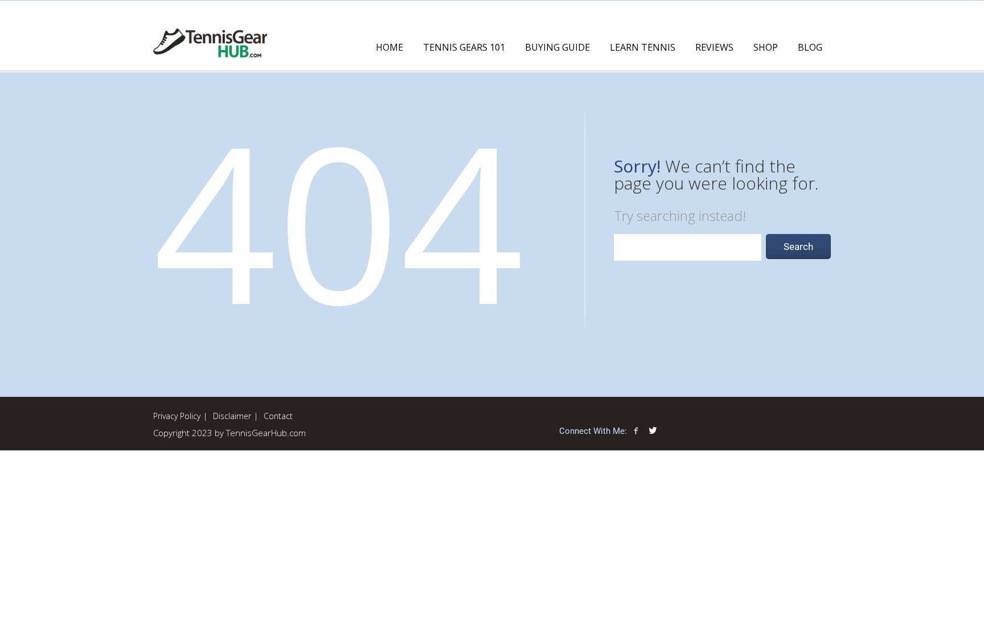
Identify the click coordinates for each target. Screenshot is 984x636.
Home (389, 47)
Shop (765, 47)
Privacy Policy (176, 416)
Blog (810, 47)
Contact (278, 416)
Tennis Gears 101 (464, 47)
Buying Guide (557, 47)
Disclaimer (232, 416)
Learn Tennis (642, 47)
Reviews (714, 47)
